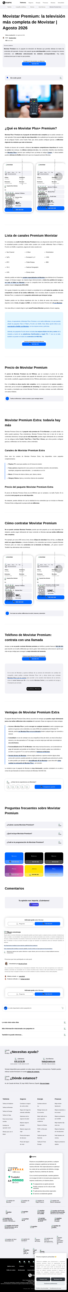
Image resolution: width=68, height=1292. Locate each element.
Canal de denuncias (32, 1270)
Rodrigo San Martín (25, 979)
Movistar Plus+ (12, 152)
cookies (45, 1261)
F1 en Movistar (57, 303)
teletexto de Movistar (43, 751)
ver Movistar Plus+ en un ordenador (29, 731)
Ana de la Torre (12, 37)
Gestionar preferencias (50, 1283)
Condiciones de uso (55, 1288)
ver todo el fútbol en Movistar (15, 282)
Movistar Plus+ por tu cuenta (16, 678)
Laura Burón (22, 976)
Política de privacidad (42, 1288)
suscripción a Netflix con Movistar (18, 326)
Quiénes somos (11, 1266)
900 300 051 (59, 646)
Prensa (32, 1266)
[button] (34, 78)
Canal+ (50, 152)
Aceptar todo (43, 1279)
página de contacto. (33, 1071)
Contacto (21, 1266)
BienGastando (21, 1270)
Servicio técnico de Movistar (17, 755)
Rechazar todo (58, 1279)
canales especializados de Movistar (34, 277)
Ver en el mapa (44, 1083)
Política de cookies (11, 1270)
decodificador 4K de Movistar (38, 760)
